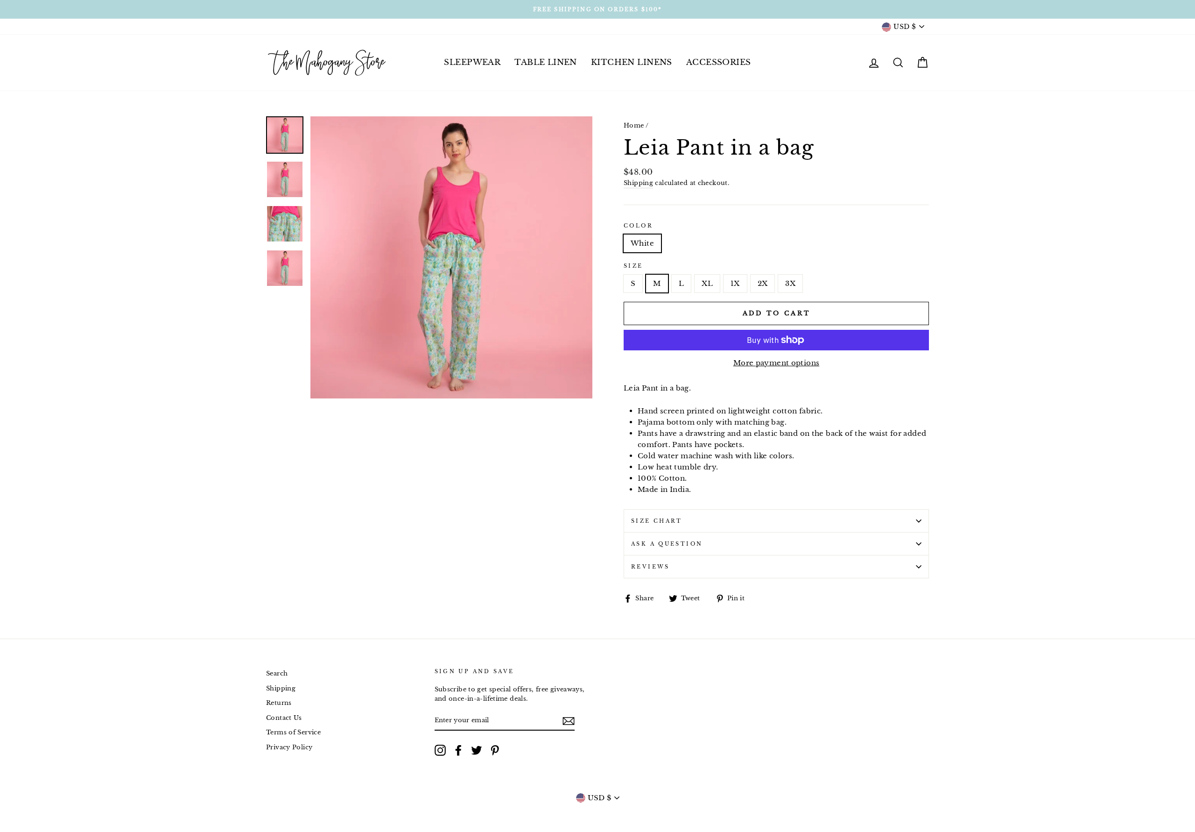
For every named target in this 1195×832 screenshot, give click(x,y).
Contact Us (284, 717)
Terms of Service (293, 732)
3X (790, 283)
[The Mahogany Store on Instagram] (440, 750)
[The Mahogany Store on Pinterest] (494, 750)
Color (638, 225)
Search (277, 673)
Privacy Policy (289, 747)
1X (735, 283)
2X (763, 283)
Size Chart (656, 521)
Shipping (638, 182)
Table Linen (545, 62)
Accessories (718, 62)
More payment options (776, 362)
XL (707, 283)
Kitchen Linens (631, 62)
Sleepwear (472, 62)
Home (634, 125)
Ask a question (667, 543)
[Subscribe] (568, 721)
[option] (597, 9)
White (642, 243)
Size (633, 266)
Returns (279, 702)
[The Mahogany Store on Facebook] (458, 750)
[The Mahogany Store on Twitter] (476, 750)
